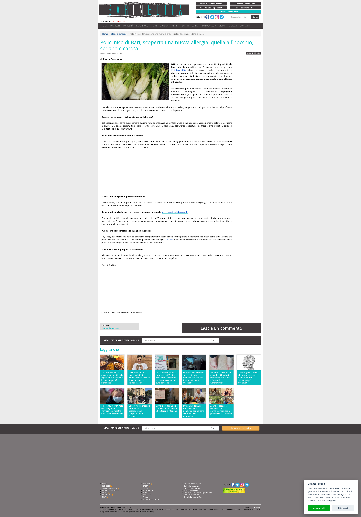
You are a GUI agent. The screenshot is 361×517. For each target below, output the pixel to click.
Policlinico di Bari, (179, 70)
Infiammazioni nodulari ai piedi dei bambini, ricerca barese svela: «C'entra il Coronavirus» (221, 377)
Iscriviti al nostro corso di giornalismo (198, 493)
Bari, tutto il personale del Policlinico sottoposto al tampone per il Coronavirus (139, 410)
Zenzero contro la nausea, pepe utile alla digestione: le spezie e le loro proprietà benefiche (112, 377)
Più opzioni (343, 508)
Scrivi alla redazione (191, 486)
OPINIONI (164, 25)
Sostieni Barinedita (191, 490)
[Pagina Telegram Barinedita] (247, 484)
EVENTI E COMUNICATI (110, 490)
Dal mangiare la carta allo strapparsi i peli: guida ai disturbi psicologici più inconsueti (248, 377)
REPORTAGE (142, 25)
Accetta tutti (318, 508)
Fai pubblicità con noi (192, 488)
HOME (104, 25)
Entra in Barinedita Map (193, 497)
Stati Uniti (168, 239)
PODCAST (232, 25)
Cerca (255, 17)
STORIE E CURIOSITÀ (109, 488)
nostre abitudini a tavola (175, 212)
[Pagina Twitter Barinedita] (237, 484)
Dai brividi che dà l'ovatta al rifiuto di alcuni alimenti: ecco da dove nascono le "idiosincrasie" (139, 377)
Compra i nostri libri (191, 495)
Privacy (146, 497)
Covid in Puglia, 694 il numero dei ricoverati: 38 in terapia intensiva (166, 408)
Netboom (257, 507)
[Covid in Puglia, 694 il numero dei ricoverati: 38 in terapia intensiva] (167, 396)
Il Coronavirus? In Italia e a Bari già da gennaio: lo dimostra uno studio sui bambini (112, 409)
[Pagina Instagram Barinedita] (242, 484)
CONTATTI (245, 25)
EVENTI (185, 25)
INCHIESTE (115, 25)
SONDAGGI (147, 493)
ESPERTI (195, 25)
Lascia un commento (221, 328)
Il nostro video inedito (241, 428)
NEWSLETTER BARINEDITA (121, 340)
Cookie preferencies (151, 499)
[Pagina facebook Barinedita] (233, 484)
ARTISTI (175, 25)
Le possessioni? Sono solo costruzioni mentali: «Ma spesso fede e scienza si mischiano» (193, 377)
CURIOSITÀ (128, 25)
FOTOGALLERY (209, 25)
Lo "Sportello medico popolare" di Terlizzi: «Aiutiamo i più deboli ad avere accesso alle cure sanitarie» (166, 377)
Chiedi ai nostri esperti (192, 484)
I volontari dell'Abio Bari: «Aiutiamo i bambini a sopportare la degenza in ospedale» (193, 410)
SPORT (154, 25)
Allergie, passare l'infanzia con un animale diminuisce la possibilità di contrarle (221, 409)
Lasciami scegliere (326, 500)
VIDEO (222, 25)
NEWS (104, 497)
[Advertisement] (167, 172)
